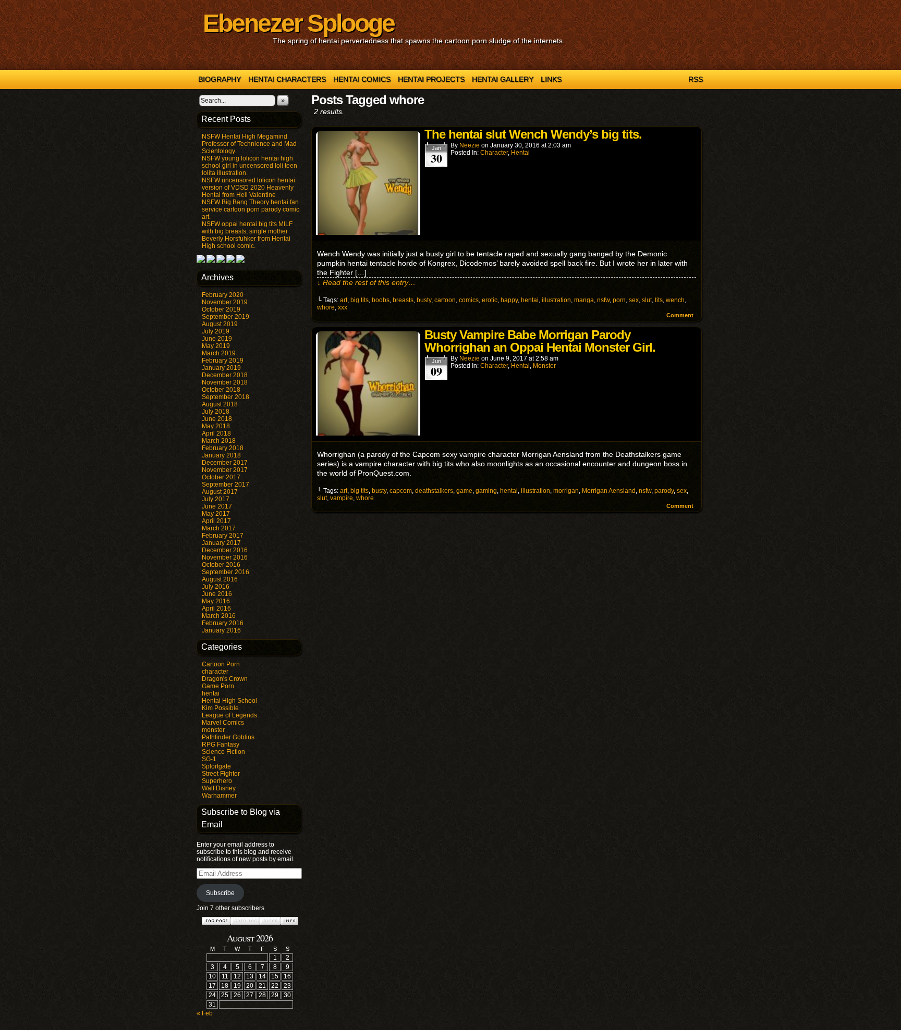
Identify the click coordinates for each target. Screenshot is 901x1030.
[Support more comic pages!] (201, 261)
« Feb (205, 1013)
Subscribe (220, 893)
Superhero (217, 781)
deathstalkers (434, 490)
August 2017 (220, 491)
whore (326, 307)
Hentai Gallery (502, 79)
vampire (341, 498)
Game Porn (218, 686)
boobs (380, 300)
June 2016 (217, 594)
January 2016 (221, 630)
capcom (400, 490)
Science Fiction (223, 751)
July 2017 (215, 499)
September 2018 (225, 397)
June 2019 (217, 338)
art (343, 300)
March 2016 (219, 615)
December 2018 (225, 375)
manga (584, 300)
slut (647, 300)
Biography (219, 79)
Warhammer (219, 795)
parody (664, 490)
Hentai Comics (362, 79)
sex (634, 300)
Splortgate (216, 766)
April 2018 (216, 433)
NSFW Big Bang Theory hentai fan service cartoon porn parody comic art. (250, 209)
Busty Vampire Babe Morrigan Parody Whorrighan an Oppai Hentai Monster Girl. (539, 341)
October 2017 (221, 477)
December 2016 (225, 550)
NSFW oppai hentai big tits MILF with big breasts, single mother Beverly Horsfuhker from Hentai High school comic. (247, 235)
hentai (211, 693)
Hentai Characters (287, 79)
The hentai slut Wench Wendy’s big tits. (533, 134)
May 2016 (216, 601)
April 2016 (216, 608)
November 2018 (225, 382)
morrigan (566, 490)
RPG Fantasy (220, 744)
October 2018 (221, 389)
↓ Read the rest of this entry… (366, 282)
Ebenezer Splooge (298, 23)
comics (469, 300)
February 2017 (222, 535)
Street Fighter (221, 773)
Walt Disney (219, 788)
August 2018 (220, 404)
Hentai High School (229, 700)
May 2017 (216, 513)
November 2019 (225, 302)
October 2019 (221, 309)
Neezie (469, 145)
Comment (680, 315)
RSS (695, 79)
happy (509, 300)
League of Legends (229, 715)
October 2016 (221, 564)
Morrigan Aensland (609, 490)
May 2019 (216, 346)
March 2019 (219, 353)
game (464, 490)
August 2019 (220, 324)
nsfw (603, 300)
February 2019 (222, 360)
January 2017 (221, 543)
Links (551, 79)
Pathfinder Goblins (228, 737)
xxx (342, 307)
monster (213, 730)
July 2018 (215, 411)
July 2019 (215, 331)
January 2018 (221, 455)
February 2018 (222, 448)
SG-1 (209, 759)
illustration (556, 300)
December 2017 (225, 462)
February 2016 (222, 623)
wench (675, 300)
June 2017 (217, 506)
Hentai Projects (431, 79)
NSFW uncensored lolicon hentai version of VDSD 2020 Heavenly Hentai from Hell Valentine (248, 187)
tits (659, 300)
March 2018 (219, 440)
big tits (359, 300)
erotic (489, 300)
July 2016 (215, 586)
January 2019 (221, 367)
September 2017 (225, 484)
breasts (403, 300)
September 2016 (225, 572)
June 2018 (217, 419)
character (215, 671)
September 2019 (225, 316)
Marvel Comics (223, 722)
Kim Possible (220, 708)
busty (424, 300)
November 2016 (225, 557)
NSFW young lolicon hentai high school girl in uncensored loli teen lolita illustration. (249, 166)
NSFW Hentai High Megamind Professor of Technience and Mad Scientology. (249, 144)
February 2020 (222, 295)
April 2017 (216, 521)
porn (619, 300)
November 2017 (225, 470)
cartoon (445, 300)
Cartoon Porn (221, 664)
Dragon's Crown (225, 678)
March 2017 (219, 528)
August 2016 (220, 579)
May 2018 (216, 426)
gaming (486, 490)
